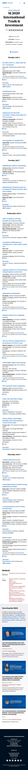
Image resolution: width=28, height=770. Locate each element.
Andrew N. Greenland (8, 280)
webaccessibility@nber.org (14, 745)
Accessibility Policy (14, 753)
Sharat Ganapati (6, 516)
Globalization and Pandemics (11, 293)
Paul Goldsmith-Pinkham (14, 719)
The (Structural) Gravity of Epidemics (13, 386)
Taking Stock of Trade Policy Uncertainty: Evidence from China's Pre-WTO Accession (14, 115)
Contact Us (14, 739)
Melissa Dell (12, 684)
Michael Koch (6, 227)
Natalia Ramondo (7, 206)
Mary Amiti (5, 67)
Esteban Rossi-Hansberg (9, 301)
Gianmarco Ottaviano (8, 256)
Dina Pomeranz (6, 440)
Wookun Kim (5, 325)
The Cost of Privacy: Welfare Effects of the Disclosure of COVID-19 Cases (17, 588)
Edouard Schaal (6, 329)
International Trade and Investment (17, 573)
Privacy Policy (14, 755)
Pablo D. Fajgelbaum (8, 412)
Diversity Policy (14, 754)
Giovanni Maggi (7, 106)
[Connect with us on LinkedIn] (10, 760)
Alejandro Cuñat (6, 388)
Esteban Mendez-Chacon (9, 193)
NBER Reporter (21, 615)
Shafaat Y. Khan (6, 123)
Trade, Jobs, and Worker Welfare (12, 399)
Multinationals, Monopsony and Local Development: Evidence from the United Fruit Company (14, 189)
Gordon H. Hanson (7, 263)
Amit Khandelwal (7, 323)
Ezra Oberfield (6, 540)
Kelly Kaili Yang (6, 467)
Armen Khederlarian (7, 125)
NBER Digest (7, 617)
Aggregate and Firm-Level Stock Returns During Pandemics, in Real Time (17, 595)
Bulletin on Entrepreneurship (11, 618)
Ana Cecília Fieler (7, 464)
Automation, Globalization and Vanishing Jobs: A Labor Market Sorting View (14, 244)
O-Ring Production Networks (11, 460)
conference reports (10, 620)
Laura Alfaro (5, 274)
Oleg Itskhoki (6, 449)
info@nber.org (14, 744)
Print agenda (15, 51)
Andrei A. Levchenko (8, 370)
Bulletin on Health (17, 617)
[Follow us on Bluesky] (12, 760)
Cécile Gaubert (6, 531)
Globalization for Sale (8, 91)
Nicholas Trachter (7, 549)
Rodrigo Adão (6, 425)
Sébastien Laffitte (7, 250)
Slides (5, 79)
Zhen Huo (5, 368)
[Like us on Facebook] (18, 760)
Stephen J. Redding (7, 297)
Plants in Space (7, 537)
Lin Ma (4, 490)
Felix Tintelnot (6, 561)
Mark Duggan (11, 651)
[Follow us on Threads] (15, 760)
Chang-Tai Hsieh (6, 347)
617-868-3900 (14, 743)
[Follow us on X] (7, 760)
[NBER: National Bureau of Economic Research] (8, 3)
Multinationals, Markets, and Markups (14, 165)
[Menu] (24, 3)
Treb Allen (5, 511)
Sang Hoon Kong (7, 71)
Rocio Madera (6, 522)
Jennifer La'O (6, 478)
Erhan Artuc (5, 401)
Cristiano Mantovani (7, 327)
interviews (4, 621)
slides (8, 86)
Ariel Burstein (6, 180)
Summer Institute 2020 (14, 10)
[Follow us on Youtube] (21, 760)
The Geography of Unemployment (12, 140)
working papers (13, 612)
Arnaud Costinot (6, 432)
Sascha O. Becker (7, 223)
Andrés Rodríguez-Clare (9, 500)
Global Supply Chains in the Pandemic (14, 362)
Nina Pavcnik (6, 237)
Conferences (6, 7)
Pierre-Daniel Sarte (7, 545)
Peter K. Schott (6, 84)
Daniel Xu (5, 466)
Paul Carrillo (5, 428)
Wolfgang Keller (6, 168)
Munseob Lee (6, 351)
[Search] (20, 3)
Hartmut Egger (6, 225)
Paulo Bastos (6, 403)
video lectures (19, 620)
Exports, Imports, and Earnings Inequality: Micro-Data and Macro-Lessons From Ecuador (13, 420)
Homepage (14, 750)
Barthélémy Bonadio (7, 365)
